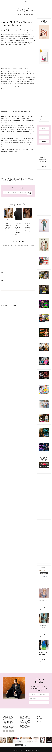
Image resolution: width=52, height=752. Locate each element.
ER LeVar (22, 720)
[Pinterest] (10, 731)
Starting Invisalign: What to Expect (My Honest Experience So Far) (9, 727)
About (27, 748)
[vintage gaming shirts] (44, 379)
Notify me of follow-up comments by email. (14, 299)
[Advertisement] (18, 58)
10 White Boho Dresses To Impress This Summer (25, 717)
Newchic (11, 180)
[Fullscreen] (48, 466)
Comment (3, 250)
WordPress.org (41, 721)
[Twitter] (7, 731)
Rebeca (22, 716)
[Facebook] (4, 731)
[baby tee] (44, 364)
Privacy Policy (35, 748)
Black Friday (20, 178)
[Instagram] (12, 731)
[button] (26, 1)
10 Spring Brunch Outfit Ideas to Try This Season (25, 726)
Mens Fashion (4, 180)
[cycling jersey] (44, 322)
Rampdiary (26, 11)
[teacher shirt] (44, 393)
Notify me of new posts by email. (10, 305)
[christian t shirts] (44, 264)
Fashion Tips (19, 179)
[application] (44, 465)
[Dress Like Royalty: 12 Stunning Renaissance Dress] (48, 570)
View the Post (42, 608)
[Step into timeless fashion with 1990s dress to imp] (47, 570)
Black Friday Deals (29, 178)
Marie (21, 725)
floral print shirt (28, 179)
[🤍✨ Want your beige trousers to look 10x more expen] (40, 570)
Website (3, 288)
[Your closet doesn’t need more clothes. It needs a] (39, 570)
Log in (38, 716)
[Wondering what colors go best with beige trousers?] (43, 570)
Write (14, 748)
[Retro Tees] (44, 336)
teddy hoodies (18, 180)
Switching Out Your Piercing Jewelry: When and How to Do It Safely (28, 225)
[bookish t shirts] (44, 293)
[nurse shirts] (44, 407)
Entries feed (40, 718)
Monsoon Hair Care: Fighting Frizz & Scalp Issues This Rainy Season (8, 723)
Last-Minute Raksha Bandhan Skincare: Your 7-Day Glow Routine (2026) (8, 718)
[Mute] (47, 466)
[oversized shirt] (44, 422)
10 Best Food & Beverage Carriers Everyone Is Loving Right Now (25, 722)
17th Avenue (36, 750)
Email (3, 280)
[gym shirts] (44, 350)
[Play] (40, 466)
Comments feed (41, 720)
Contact (21, 748)
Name (3, 272)
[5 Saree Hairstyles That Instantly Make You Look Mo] (44, 570)
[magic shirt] (44, 450)
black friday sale (6, 179)
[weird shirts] (44, 307)
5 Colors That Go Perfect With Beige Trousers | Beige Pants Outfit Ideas (8, 225)
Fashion (3, 19)
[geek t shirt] (44, 436)
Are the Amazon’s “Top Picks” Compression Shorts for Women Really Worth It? (18, 228)
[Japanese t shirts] (44, 279)
